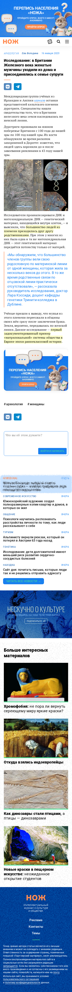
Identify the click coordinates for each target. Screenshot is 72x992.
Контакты (36, 926)
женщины (37, 404)
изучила (39, 100)
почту (56, 972)
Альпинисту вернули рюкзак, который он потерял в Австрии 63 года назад (33, 539)
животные (10, 478)
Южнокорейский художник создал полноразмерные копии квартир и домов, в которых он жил (35, 505)
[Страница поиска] (58, 42)
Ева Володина (30, 53)
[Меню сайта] (67, 41)
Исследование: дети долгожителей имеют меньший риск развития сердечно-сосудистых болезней (34, 555)
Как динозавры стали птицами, (34, 815)
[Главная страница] (10, 41)
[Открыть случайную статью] (50, 41)
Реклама (35, 920)
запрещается (10, 966)
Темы (36, 933)
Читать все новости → (23, 581)
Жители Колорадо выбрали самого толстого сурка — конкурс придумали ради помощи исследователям (34, 486)
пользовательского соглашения (21, 979)
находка (9, 565)
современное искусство (19, 496)
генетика (9, 547)
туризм (8, 532)
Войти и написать (52, 451)
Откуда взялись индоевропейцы (34, 762)
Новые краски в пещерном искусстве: (29, 874)
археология (11, 53)
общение (9, 514)
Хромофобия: (34, 708)
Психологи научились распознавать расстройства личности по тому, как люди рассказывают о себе (34, 522)
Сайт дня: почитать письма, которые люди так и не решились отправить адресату (35, 571)
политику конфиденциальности (22, 982)
